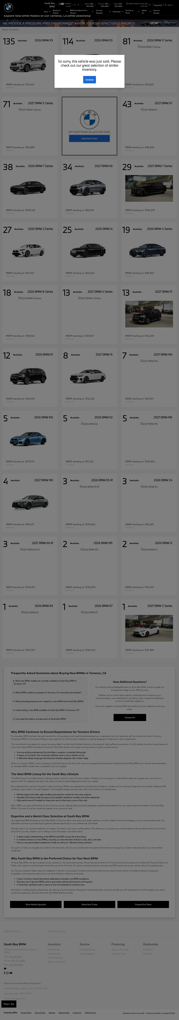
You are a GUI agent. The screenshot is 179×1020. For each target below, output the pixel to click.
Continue (89, 79)
